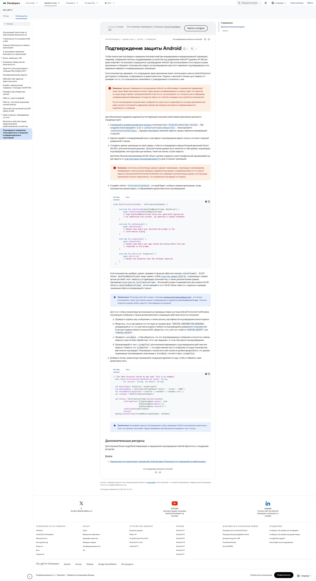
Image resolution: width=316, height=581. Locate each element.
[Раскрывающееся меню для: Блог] (114, 3)
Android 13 (180, 546)
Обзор (6, 16)
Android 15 (180, 538)
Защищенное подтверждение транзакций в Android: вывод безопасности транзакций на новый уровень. (158, 461)
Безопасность (41, 538)
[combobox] (249, 3)
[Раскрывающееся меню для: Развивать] (78, 3)
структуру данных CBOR (172, 276)
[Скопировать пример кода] (209, 201)
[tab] (116, 197)
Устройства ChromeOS (138, 538)
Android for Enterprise (44, 534)
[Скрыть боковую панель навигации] (29, 576)
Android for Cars (136, 542)
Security (8, 10)
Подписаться (284, 575)
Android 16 (180, 534)
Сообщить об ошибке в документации (284, 534)
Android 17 (180, 530)
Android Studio (297, 3)
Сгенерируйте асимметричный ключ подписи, (131, 125)
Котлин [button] (116, 197)
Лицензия (61, 575)
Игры (85, 530)
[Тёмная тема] (206, 201)
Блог (109, 3)
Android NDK (228, 546)
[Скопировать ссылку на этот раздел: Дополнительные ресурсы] (147, 441)
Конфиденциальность (92, 546)
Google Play (90, 3)
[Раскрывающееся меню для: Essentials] (38, 3)
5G (84, 550)
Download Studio (229, 542)
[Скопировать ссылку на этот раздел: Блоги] (114, 456)
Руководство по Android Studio (235, 530)
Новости (39, 546)
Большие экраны (136, 530)
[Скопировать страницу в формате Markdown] (192, 49)
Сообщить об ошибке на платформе (283, 530)
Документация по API (231, 538)
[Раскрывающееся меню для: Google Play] (98, 3)
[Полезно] (205, 39)
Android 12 (180, 550)
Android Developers (112, 39)
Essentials (30, 3)
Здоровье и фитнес (90, 538)
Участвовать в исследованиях (281, 542)
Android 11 (180, 554)
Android (39, 530)
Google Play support (277, 538)
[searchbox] (16, 24)
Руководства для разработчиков (236, 534)
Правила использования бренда (80, 575)
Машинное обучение (91, 534)
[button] (16, 58)
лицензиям (151, 482)
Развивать (70, 3)
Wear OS (133, 534)
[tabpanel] (160, 234)
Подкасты (40, 554)
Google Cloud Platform (107, 564)
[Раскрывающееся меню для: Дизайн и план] (60, 3)
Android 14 (180, 542)
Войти (310, 3)
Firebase (90, 564)
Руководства (21, 16)
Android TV (133, 546)
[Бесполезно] (209, 39)
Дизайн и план (50, 3)
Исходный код (42, 542)
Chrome (78, 564)
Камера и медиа (89, 542)
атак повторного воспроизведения (140, 159)
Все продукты (127, 564)
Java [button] (128, 197)
